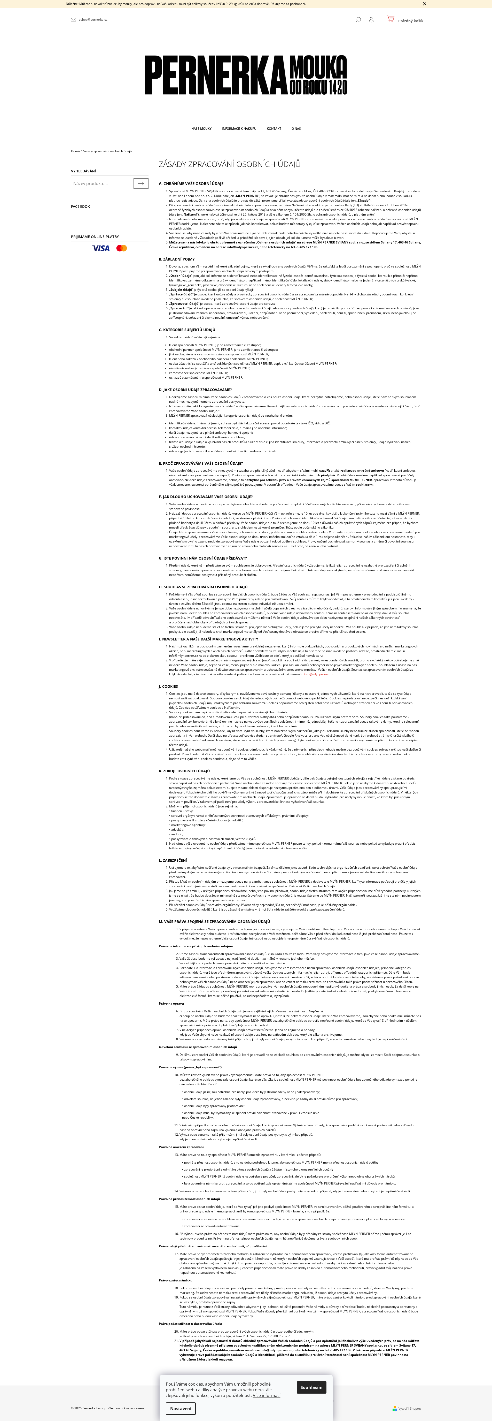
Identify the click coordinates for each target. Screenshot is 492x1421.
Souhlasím (312, 1387)
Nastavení (180, 1408)
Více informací (266, 1395)
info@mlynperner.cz (318, 674)
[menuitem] (201, 128)
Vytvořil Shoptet (410, 1408)
